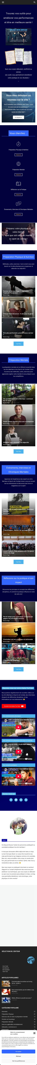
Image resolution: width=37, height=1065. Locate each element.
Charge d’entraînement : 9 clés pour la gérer (18, 314)
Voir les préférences (18, 1061)
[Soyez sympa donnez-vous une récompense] (18, 415)
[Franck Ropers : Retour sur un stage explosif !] (18, 525)
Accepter (18, 1051)
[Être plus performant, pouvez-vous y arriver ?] (18, 328)
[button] (34, 1033)
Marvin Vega (6, 295)
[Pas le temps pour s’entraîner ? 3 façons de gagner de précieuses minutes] (18, 612)
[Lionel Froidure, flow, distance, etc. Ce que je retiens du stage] (18, 546)
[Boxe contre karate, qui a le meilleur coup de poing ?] (6, 992)
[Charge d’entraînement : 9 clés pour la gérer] (18, 307)
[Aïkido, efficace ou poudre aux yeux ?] (6, 1000)
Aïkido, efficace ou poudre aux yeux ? (22, 998)
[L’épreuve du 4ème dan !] (18, 653)
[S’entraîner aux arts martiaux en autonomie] (18, 633)
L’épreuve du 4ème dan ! (11, 660)
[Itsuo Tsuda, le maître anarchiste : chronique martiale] (18, 504)
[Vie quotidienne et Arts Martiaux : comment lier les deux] (18, 394)
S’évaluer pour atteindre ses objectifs (16, 442)
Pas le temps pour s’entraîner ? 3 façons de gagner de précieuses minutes (18, 617)
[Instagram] (21, 799)
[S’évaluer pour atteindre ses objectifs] (18, 436)
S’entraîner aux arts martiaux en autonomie (18, 639)
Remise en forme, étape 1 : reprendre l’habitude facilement (16, 292)
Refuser (18, 1056)
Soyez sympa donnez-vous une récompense (18, 421)
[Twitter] (26, 799)
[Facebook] (11, 799)
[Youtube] (16, 799)
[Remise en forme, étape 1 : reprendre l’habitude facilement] (18, 286)
